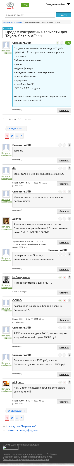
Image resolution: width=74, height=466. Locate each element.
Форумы (18, 22)
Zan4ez (16, 218)
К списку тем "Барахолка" (21, 426)
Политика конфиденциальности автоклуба (26, 459)
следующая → (16, 128)
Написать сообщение (6, 51)
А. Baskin (52, 454)
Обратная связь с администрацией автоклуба (27, 456)
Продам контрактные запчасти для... (43, 22)
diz (14, 168)
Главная (7, 22)
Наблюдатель (21, 277)
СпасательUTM (21, 42)
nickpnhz (18, 382)
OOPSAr (17, 300)
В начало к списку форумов (22, 430)
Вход (25, 4)
